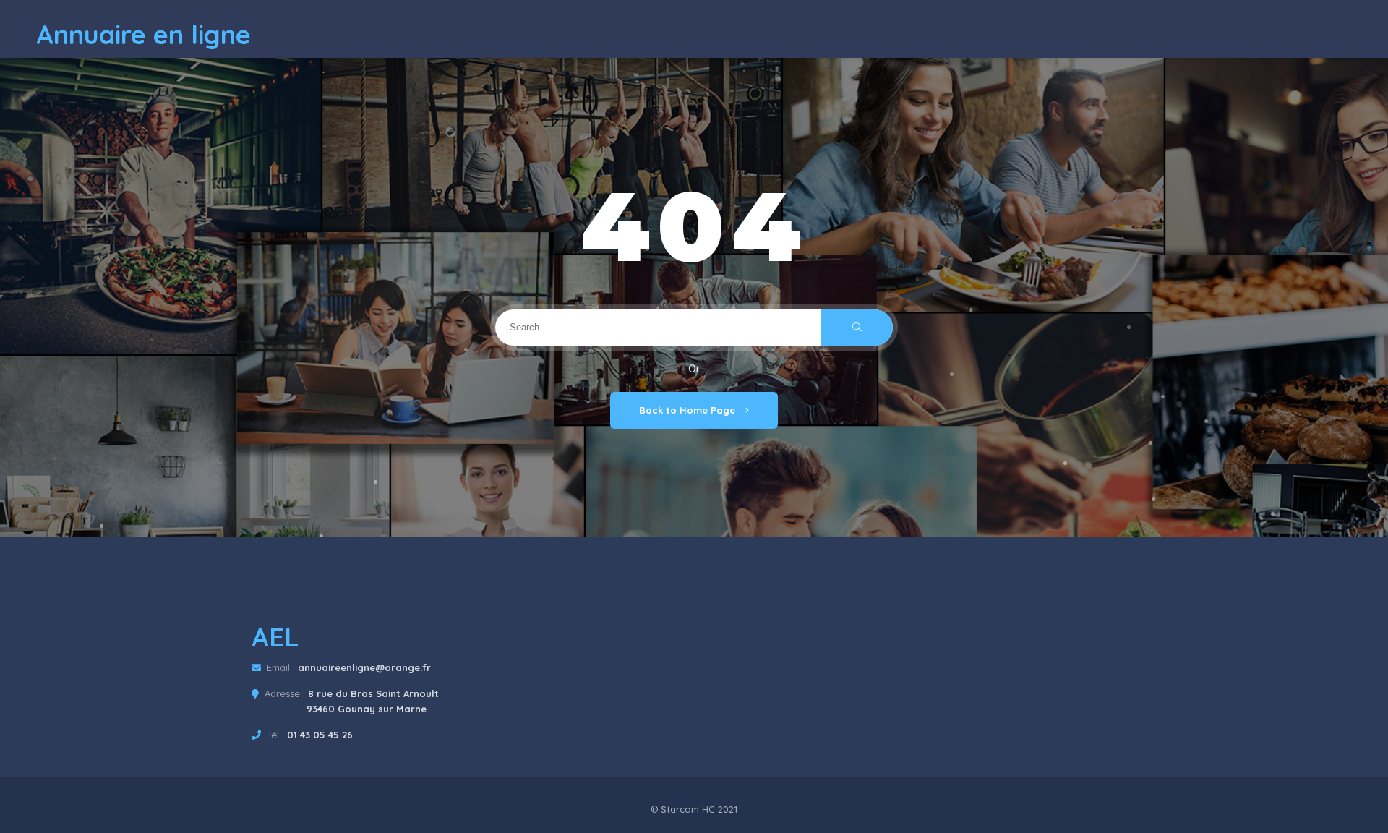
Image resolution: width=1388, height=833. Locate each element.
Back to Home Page (688, 410)
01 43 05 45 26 (320, 734)
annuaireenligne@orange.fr (364, 667)
